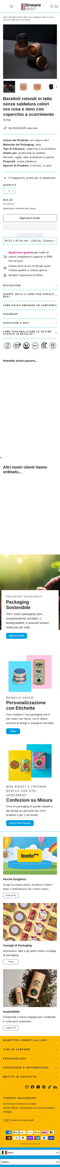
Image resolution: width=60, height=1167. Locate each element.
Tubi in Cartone (16, 1049)
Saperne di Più (16, 635)
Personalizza (14, 1058)
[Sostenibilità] (30, 988)
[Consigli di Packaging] (30, 922)
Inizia (13, 731)
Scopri (11, 962)
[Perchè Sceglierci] (30, 856)
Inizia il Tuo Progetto (20, 823)
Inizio (5, 17)
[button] (30, 227)
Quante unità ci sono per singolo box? (28, 295)
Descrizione (12, 285)
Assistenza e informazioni (26, 1067)
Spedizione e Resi (16, 323)
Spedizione (8, 208)
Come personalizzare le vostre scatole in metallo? (27, 332)
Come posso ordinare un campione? (30, 305)
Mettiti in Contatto (20, 1077)
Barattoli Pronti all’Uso (25, 1040)
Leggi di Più (11, 1028)
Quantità (9, 185)
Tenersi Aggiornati (19, 1098)
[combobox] (30, 1152)
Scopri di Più (11, 895)
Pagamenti (10, 314)
